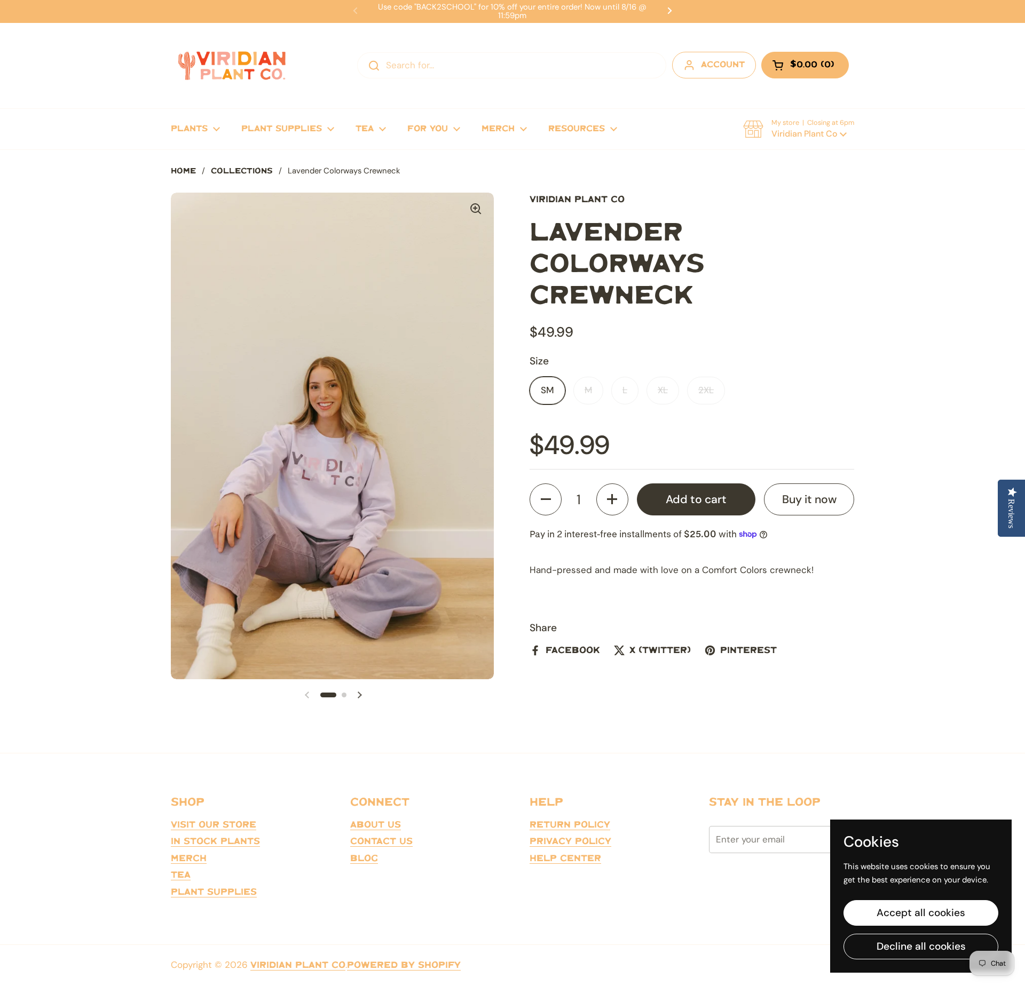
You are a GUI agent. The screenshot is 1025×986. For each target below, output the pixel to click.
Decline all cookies (921, 946)
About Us (375, 825)
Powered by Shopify (404, 965)
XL (663, 390)
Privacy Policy (570, 841)
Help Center (565, 858)
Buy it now (809, 498)
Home (183, 171)
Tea (181, 875)
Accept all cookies (921, 912)
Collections (242, 171)
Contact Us (381, 841)
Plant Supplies (214, 892)
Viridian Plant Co (297, 965)
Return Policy (570, 825)
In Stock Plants (215, 841)
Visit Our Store (213, 825)
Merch (189, 858)
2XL (706, 390)
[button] (798, 129)
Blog (364, 858)
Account (723, 65)
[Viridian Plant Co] (232, 65)
